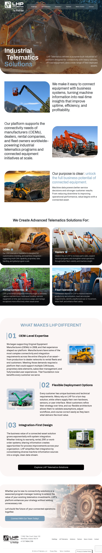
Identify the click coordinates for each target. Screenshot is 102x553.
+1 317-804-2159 (27, 541)
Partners (68, 6)
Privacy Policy (53, 551)
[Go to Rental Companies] (25, 287)
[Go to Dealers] (25, 246)
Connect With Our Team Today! (25, 518)
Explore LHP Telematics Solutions (51, 467)
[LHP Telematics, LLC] (11, 539)
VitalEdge (34, 6)
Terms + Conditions (65, 551)
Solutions (58, 6)
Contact (91, 6)
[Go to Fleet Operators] (77, 287)
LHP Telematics (46, 6)
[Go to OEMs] (77, 246)
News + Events (80, 6)
